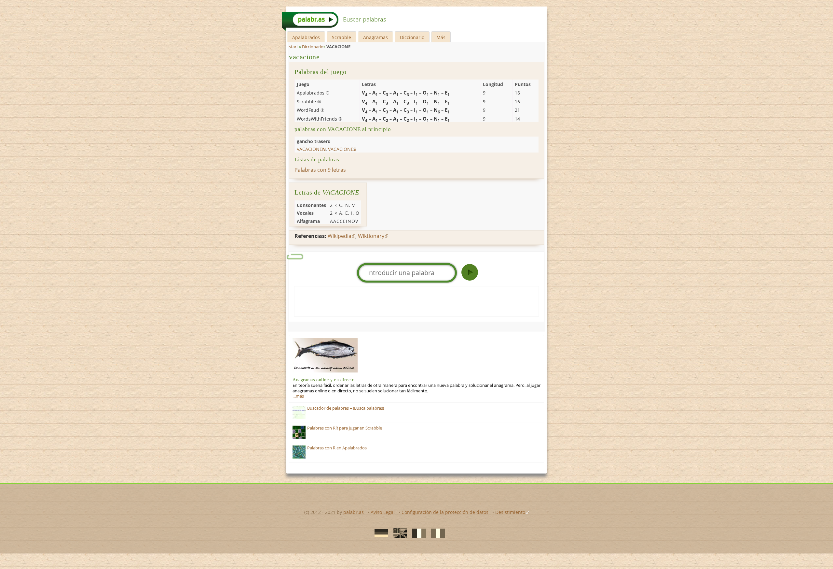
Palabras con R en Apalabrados (337, 448)
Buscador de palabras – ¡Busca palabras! (345, 408)
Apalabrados (306, 37)
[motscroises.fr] (417, 532)
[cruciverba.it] (436, 532)
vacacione (304, 57)
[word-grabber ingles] (398, 532)
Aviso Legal (383, 512)
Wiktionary (371, 236)
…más (298, 396)
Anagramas (375, 37)
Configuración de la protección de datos (445, 512)
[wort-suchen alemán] (379, 532)
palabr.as (353, 512)
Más (440, 37)
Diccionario (412, 37)
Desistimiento (510, 512)
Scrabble (341, 37)
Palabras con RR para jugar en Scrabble (344, 428)
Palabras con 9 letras (320, 169)
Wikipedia (339, 236)
